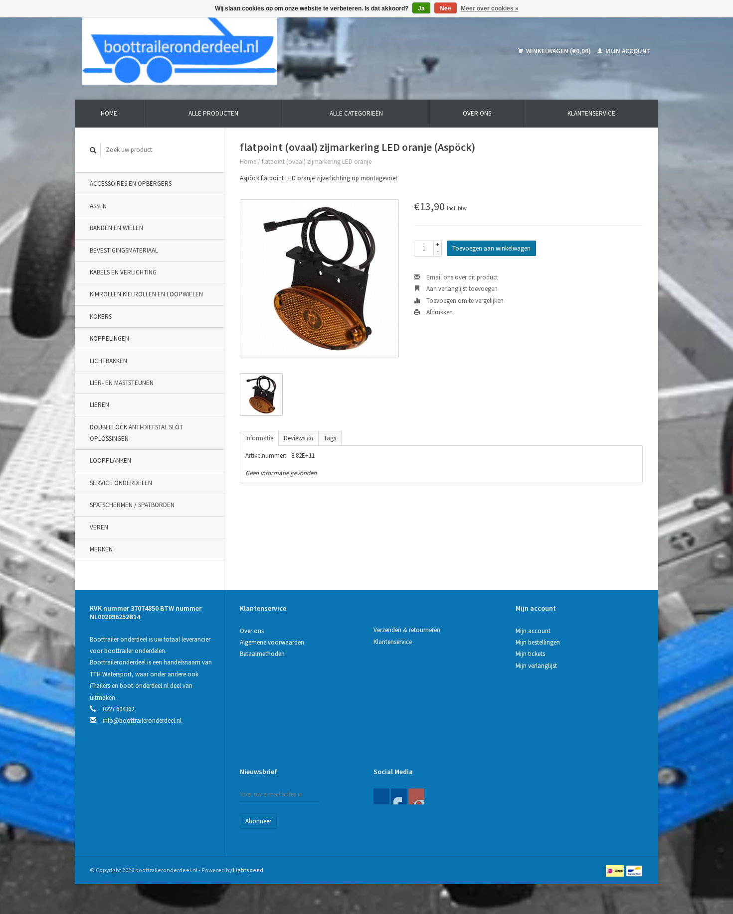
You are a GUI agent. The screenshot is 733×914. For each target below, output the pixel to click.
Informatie (259, 438)
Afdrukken (439, 312)
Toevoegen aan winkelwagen (491, 248)
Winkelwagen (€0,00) (558, 51)
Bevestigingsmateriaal (124, 250)
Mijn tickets (530, 654)
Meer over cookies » (490, 8)
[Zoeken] (93, 150)
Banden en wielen (116, 228)
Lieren (99, 404)
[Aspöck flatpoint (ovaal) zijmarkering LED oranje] (319, 279)
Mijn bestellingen (538, 642)
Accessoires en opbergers (131, 183)
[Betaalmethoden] (615, 870)
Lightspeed (248, 870)
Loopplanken (110, 460)
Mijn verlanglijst (536, 665)
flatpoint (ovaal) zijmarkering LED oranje (316, 161)
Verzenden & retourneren (406, 630)
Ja (421, 8)
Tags (330, 438)
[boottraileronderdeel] (251, 51)
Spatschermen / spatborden (132, 505)
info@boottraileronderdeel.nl (142, 720)
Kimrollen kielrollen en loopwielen (146, 294)
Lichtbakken (108, 361)
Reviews (298, 438)
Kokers (101, 316)
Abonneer (258, 821)
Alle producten (213, 113)
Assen (98, 206)
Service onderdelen (121, 483)
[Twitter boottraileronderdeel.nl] (399, 796)
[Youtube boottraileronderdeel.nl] (416, 796)
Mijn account (627, 51)
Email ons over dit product (461, 277)
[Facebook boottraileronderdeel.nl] (381, 796)
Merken (101, 549)
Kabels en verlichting (123, 272)
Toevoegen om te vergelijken (464, 300)
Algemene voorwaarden (272, 642)
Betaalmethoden (262, 654)
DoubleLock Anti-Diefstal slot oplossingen (136, 433)
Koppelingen (109, 338)
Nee (445, 8)
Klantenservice (591, 113)
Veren (99, 527)
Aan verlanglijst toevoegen (461, 288)
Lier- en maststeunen (122, 383)
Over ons (477, 113)
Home (109, 113)
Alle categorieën (356, 113)
